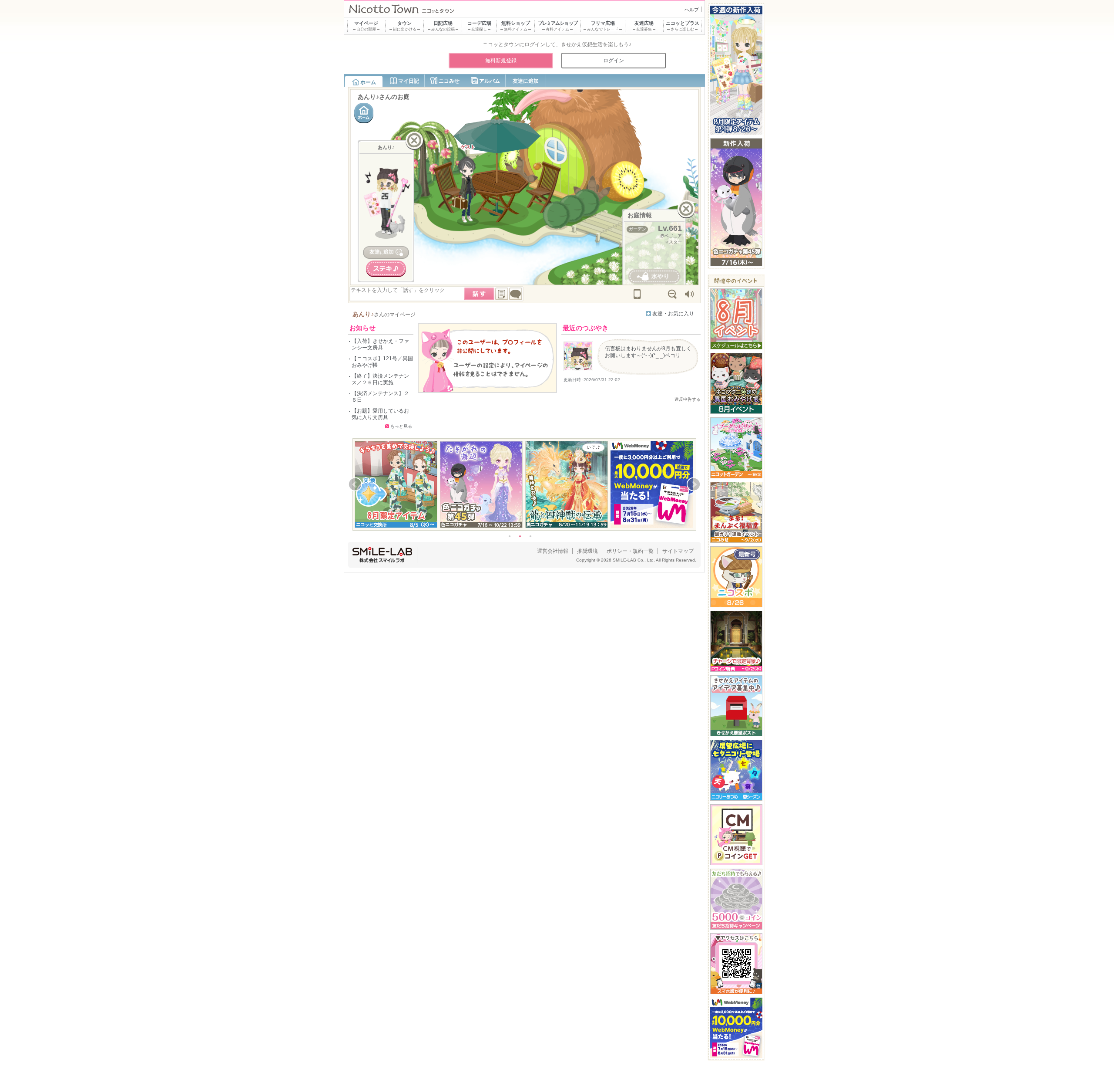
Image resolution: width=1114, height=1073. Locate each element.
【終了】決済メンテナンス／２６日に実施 (380, 379)
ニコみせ (449, 81)
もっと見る (401, 426)
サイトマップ (678, 551)
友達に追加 (526, 81)
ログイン (613, 61)
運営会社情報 (552, 551)
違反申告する (687, 399)
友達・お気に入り (673, 314)
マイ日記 (408, 81)
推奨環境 (587, 551)
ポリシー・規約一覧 (630, 551)
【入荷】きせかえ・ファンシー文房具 (380, 344)
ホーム (368, 82)
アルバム (489, 81)
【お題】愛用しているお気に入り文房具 (380, 414)
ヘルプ (692, 9)
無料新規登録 (501, 61)
